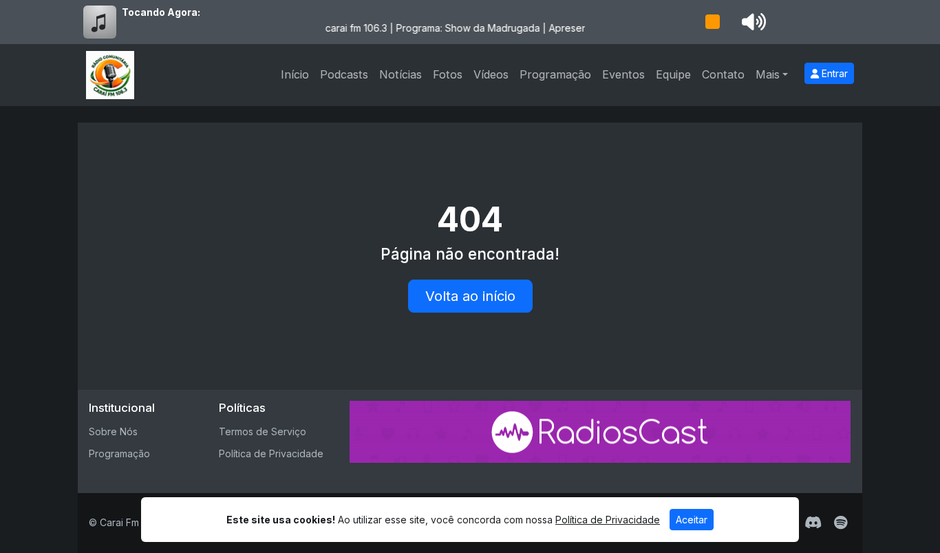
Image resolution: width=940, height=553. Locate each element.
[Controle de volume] (751, 22)
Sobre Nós (113, 431)
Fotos (447, 74)
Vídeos (491, 74)
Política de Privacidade (271, 453)
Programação (555, 74)
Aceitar (691, 519)
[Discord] (813, 522)
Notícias (400, 74)
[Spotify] (840, 522)
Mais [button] (768, 74)
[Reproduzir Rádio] (712, 22)
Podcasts (344, 74)
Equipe (673, 74)
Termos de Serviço (262, 431)
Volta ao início (470, 296)
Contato (723, 74)
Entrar (833, 73)
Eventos (623, 74)
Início (295, 74)
